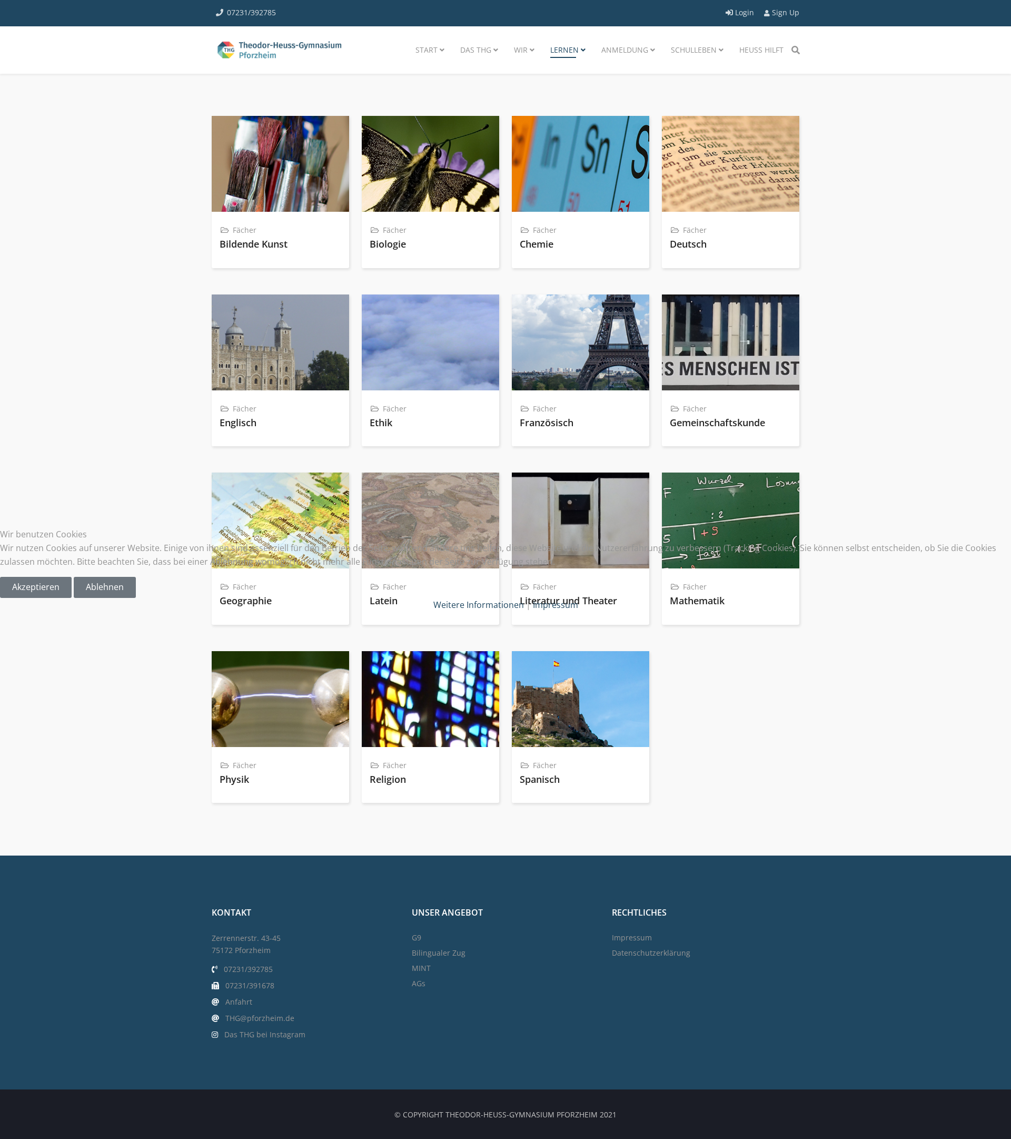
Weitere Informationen (478, 605)
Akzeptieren (36, 587)
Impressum (555, 605)
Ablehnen (105, 587)
